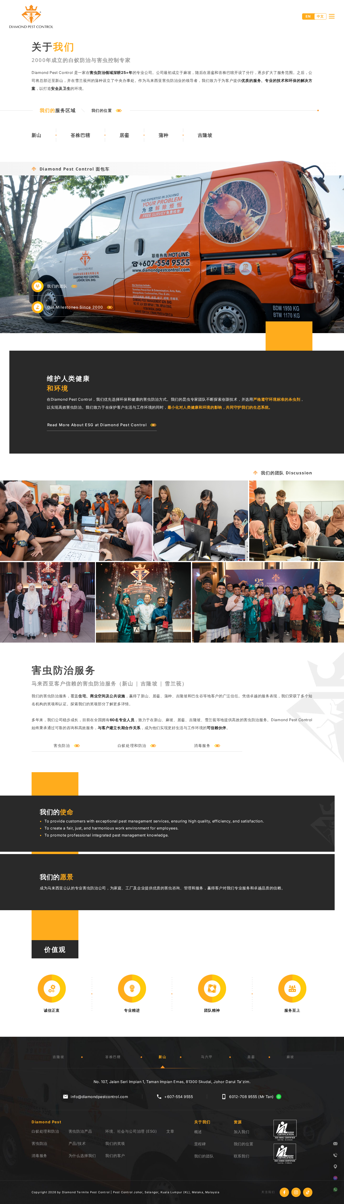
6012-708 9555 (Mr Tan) (251, 1096)
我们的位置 (101, 110)
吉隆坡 (205, 135)
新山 (36, 135)
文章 (170, 1131)
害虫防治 (62, 745)
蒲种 (163, 135)
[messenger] (335, 1178)
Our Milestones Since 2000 (75, 307)
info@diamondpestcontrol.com (99, 1096)
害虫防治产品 (80, 1131)
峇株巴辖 (80, 135)
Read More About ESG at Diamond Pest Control (97, 424)
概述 (198, 1131)
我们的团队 (57, 286)
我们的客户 (115, 1155)
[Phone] (335, 1155)
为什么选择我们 (82, 1155)
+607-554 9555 (178, 1096)
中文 (320, 16)
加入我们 (241, 1131)
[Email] (335, 1144)
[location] (335, 1166)
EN (308, 16)
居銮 (124, 135)
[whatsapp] (335, 1189)
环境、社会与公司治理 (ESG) (131, 1131)
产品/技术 (77, 1143)
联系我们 (241, 1156)
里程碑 (200, 1144)
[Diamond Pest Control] (31, 16)
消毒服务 (202, 745)
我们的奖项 (115, 1143)
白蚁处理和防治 (132, 745)
